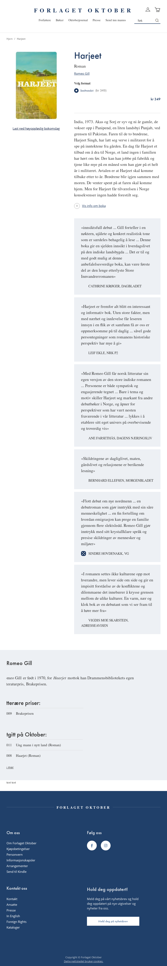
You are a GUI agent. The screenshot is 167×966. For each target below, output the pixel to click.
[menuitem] (44, 20)
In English (13, 916)
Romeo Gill (82, 73)
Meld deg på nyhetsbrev (113, 921)
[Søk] (157, 20)
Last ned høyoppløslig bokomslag (36, 128)
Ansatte (12, 905)
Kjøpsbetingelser (18, 849)
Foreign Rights (16, 922)
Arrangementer (17, 866)
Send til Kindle (16, 872)
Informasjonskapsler (21, 860)
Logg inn (148, 9)
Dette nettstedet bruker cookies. (83, 961)
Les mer (8, 767)
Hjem (10, 38)
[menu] (82, 20)
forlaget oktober (83, 10)
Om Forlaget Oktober (21, 843)
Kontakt (12, 899)
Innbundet (93, 90)
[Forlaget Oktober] (92, 845)
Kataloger (13, 927)
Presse (11, 910)
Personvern (15, 854)
